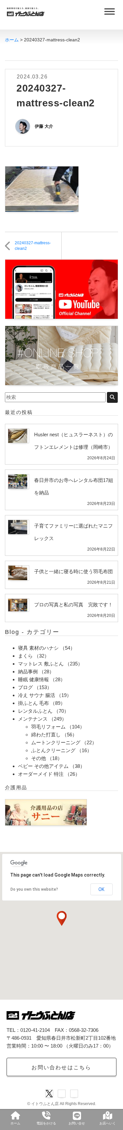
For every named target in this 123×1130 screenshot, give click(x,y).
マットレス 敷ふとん (41, 663)
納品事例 (28, 671)
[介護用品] (46, 812)
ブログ (25, 687)
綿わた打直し (46, 734)
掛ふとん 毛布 (33, 703)
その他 (38, 758)
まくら (25, 656)
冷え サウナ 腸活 (36, 695)
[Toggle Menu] (109, 11)
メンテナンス (33, 719)
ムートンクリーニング (55, 742)
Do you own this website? (34, 889)
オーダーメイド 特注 (41, 774)
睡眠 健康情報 (33, 679)
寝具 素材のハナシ (38, 648)
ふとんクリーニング (53, 750)
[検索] (112, 397)
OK (101, 889)
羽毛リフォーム (48, 726)
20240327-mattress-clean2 (33, 246)
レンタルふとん (35, 711)
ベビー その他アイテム (43, 766)
